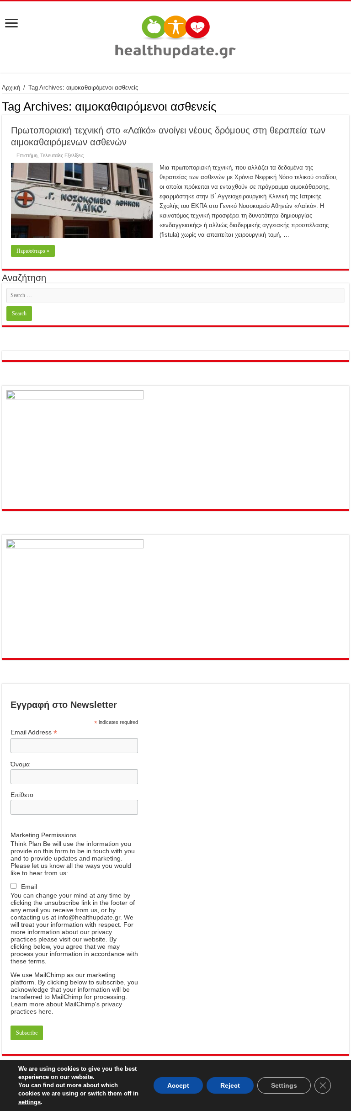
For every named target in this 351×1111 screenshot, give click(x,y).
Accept (178, 1086)
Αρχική (11, 87)
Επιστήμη (26, 155)
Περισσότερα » (32, 251)
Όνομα (20, 764)
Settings (284, 1086)
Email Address (34, 732)
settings (29, 1102)
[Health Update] (175, 35)
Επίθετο (22, 794)
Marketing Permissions (43, 835)
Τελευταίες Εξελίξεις (62, 155)
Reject (230, 1086)
